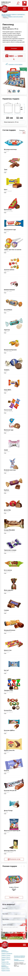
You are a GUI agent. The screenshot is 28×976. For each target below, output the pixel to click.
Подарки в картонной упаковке (15, 16)
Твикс (5, 169)
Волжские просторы (10, 470)
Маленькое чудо (8, 430)
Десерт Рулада (8, 810)
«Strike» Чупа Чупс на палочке (12, 249)
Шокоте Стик (7, 650)
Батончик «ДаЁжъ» (9, 730)
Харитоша (7, 329)
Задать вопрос (14, 935)
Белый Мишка (8, 309)
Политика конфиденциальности (19, 960)
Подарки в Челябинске (6, 953)
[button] (24, 9)
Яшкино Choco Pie (9, 750)
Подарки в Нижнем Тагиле (5, 959)
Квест (5, 189)
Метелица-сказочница (10, 149)
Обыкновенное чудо (10, 229)
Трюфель (6, 369)
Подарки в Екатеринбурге (4, 951)
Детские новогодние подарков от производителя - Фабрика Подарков (13, 15)
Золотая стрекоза (9, 269)
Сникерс (6, 610)
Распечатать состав (14, 859)
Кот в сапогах (8, 570)
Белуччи (6, 770)
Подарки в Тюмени (5, 955)
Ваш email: (5, 913)
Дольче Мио (7, 510)
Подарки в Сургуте (5, 957)
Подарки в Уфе (5, 962)
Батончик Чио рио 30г (10, 790)
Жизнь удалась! (8, 590)
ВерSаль (6, 490)
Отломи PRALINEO (9, 530)
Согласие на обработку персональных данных (19, 956)
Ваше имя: (5, 908)
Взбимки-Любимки (9, 289)
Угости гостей (8, 410)
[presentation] (21, 866)
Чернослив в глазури (10, 550)
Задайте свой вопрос (7, 924)
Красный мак (8, 209)
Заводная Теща (8, 690)
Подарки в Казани (5, 970)
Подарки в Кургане (5, 963)
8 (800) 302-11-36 (5, 2)
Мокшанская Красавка (10, 349)
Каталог (5, 16)
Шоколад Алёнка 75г (10, 850)
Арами (6, 450)
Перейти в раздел (14, 897)
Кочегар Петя (8, 710)
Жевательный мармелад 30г (12, 830)
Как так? (6, 670)
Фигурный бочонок (9, 630)
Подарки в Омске (5, 968)
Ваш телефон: (6, 919)
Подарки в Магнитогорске (4, 966)
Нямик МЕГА (7, 389)
